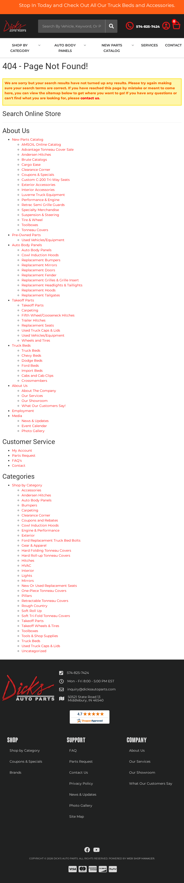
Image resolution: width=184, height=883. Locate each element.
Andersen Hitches (36, 495)
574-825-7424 (78, 673)
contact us (89, 98)
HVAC (26, 565)
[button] (77, 26)
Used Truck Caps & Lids (41, 646)
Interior (28, 570)
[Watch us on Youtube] (96, 850)
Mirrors (28, 580)
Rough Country (34, 606)
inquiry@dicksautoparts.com (91, 689)
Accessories (31, 490)
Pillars (27, 596)
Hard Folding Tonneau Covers (46, 550)
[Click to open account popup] (166, 26)
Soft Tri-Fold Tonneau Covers (46, 616)
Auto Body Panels (37, 500)
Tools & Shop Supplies (40, 636)
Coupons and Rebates (40, 520)
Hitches (28, 560)
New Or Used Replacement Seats (49, 585)
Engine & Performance (40, 530)
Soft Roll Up (32, 611)
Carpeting (30, 510)
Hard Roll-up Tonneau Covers (46, 555)
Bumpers (29, 505)
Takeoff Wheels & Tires (40, 626)
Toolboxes (30, 631)
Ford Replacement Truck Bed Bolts (51, 540)
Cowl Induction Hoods (40, 525)
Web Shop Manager (140, 858)
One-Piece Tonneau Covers (44, 591)
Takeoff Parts (33, 621)
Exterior (28, 535)
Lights (27, 575)
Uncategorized (34, 651)
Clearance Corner (36, 515)
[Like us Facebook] (87, 850)
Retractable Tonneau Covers (45, 601)
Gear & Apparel (34, 545)
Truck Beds (31, 641)
